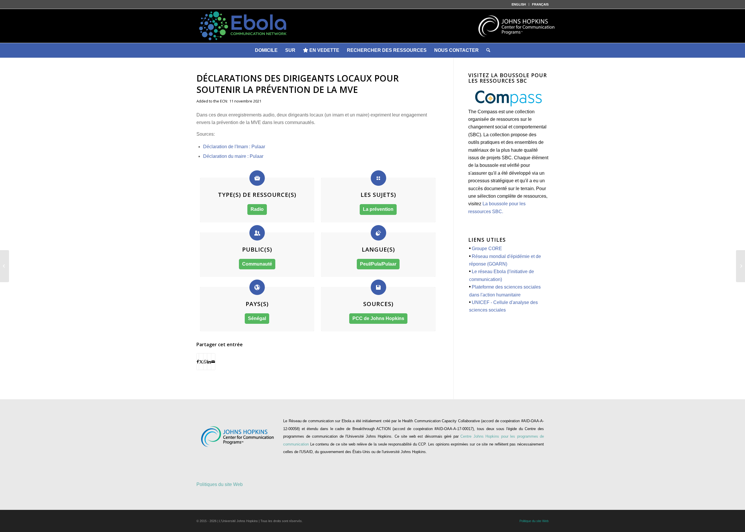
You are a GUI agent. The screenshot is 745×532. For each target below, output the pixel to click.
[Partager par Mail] (213, 362)
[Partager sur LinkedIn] (209, 362)
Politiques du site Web (219, 484)
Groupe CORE (487, 248)
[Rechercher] (488, 50)
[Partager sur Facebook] (198, 362)
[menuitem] (519, 4)
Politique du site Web (534, 521)
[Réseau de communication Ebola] (372, 26)
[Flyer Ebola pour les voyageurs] (740, 266)
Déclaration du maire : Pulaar (233, 156)
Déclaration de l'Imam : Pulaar (234, 146)
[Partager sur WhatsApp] (205, 362)
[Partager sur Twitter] (201, 362)
